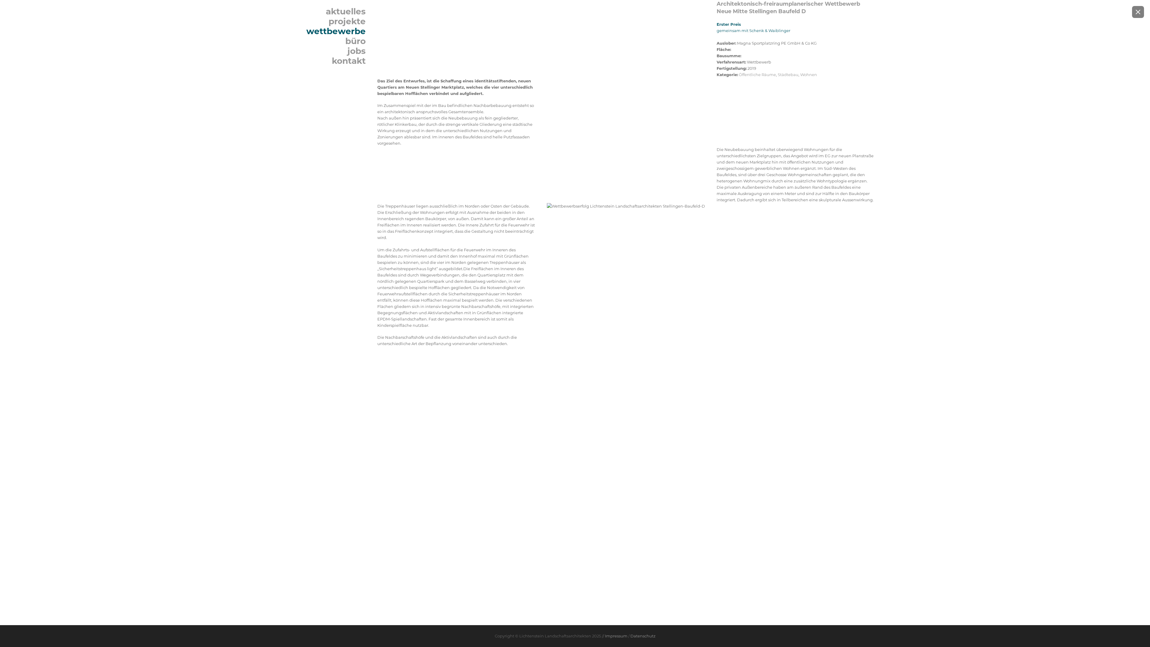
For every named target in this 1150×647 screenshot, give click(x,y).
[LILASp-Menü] (321, 3)
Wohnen (808, 74)
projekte (347, 21)
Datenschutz (643, 636)
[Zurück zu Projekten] (1138, 12)
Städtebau (788, 74)
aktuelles (346, 11)
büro (355, 41)
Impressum (616, 636)
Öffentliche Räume (757, 74)
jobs (356, 51)
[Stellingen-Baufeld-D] (541, 3)
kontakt (349, 61)
